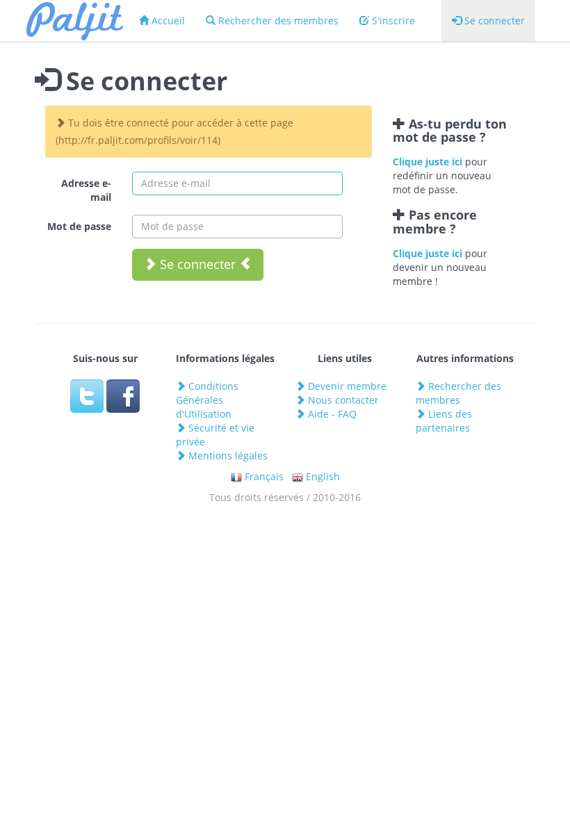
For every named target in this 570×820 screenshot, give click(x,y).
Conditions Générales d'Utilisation (207, 399)
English (321, 476)
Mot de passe (79, 226)
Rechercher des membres (277, 20)
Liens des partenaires (444, 420)
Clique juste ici (427, 161)
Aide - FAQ (331, 413)
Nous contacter (342, 400)
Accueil (167, 20)
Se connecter (493, 20)
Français (263, 476)
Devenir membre (345, 386)
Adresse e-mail (86, 190)
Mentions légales (227, 455)
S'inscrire (392, 20)
